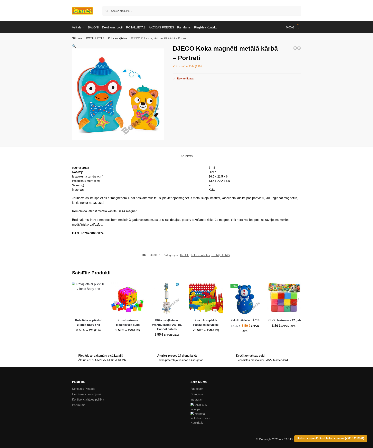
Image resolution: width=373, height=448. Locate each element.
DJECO (184, 255)
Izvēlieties (245, 339)
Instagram (197, 399)
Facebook (197, 388)
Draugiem (197, 394)
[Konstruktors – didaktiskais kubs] (127, 298)
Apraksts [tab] (187, 156)
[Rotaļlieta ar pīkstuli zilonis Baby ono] (88, 298)
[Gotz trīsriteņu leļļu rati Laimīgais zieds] (299, 48)
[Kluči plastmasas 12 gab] (284, 298)
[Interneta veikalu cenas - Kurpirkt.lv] (246, 418)
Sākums (77, 38)
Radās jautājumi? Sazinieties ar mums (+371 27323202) (330, 438)
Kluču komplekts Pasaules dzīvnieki (206, 322)
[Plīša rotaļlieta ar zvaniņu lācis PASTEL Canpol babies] (166, 298)
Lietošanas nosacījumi (86, 394)
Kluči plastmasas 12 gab (284, 320)
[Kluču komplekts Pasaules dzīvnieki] (206, 298)
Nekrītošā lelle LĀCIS (244, 320)
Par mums (79, 405)
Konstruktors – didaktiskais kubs (128, 322)
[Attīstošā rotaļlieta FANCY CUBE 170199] (295, 48)
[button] (293, 27)
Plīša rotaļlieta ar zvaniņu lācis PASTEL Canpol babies (167, 325)
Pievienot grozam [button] (88, 338)
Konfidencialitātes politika (88, 399)
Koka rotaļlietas (117, 38)
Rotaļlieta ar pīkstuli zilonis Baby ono (88, 322)
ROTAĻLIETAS (95, 38)
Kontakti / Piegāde (83, 388)
